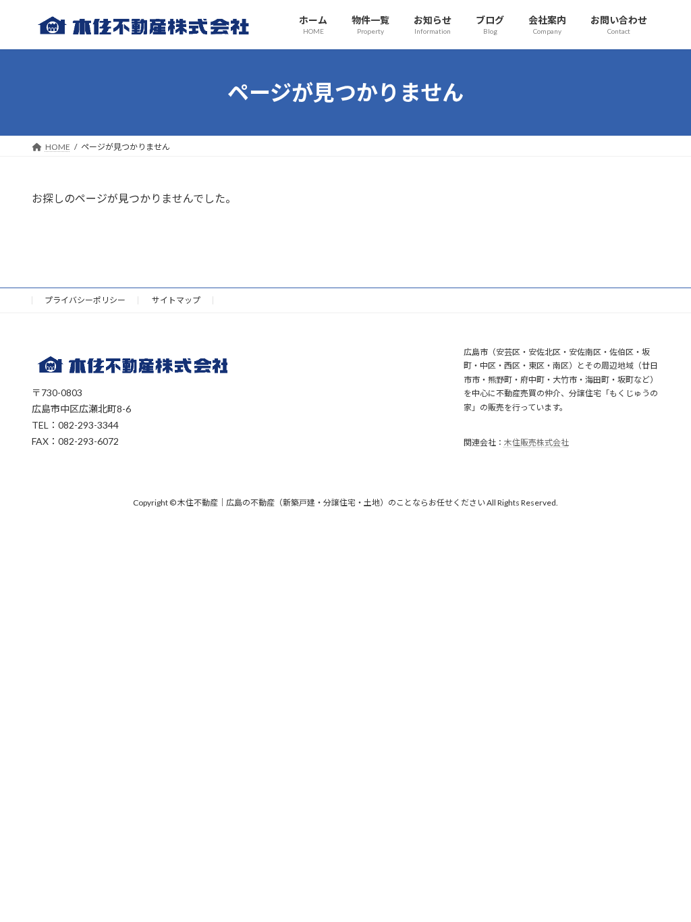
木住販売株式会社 (536, 442)
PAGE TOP (662, 881)
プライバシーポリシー (85, 300)
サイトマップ (176, 300)
